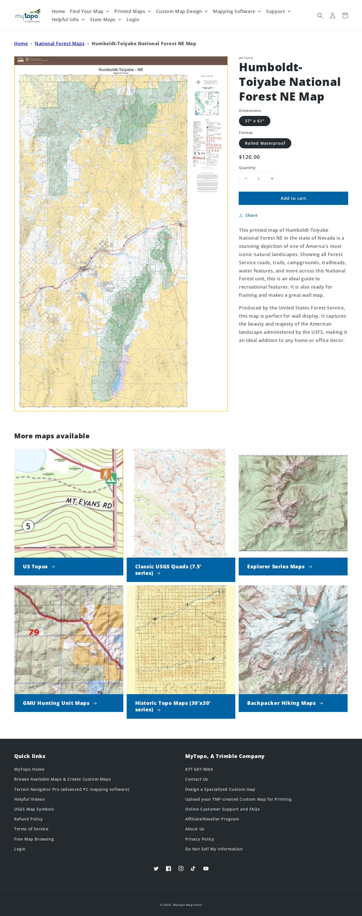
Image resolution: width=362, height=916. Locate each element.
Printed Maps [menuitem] (129, 11)
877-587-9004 (199, 769)
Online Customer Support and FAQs (222, 809)
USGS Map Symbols (34, 809)
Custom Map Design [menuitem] (179, 11)
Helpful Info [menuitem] (65, 19)
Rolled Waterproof (265, 143)
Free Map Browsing (34, 839)
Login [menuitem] (132, 19)
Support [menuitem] (275, 11)
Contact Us (196, 779)
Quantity (247, 167)
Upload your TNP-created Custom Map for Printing (238, 799)
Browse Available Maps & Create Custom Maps (62, 779)
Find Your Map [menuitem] (87, 11)
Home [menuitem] (58, 11)
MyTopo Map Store (187, 905)
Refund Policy (28, 819)
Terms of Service (31, 828)
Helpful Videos (29, 799)
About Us (194, 828)
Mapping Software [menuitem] (234, 11)
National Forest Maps (60, 43)
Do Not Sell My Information (214, 849)
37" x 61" (254, 121)
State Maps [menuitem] (103, 19)
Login (20, 849)
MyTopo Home (29, 769)
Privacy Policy (199, 839)
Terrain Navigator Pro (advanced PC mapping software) (71, 789)
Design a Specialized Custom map (220, 789)
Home (21, 43)
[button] (320, 15)
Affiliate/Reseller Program (212, 819)
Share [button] (251, 215)
